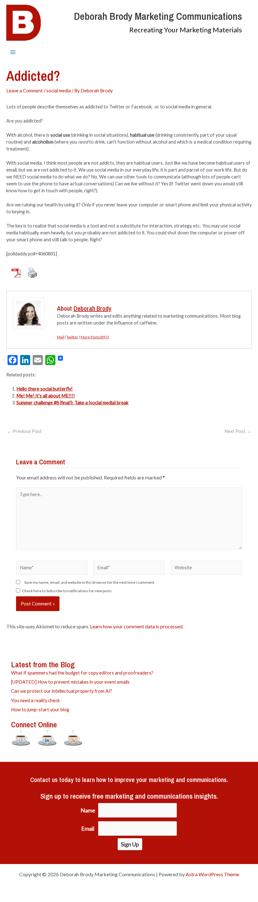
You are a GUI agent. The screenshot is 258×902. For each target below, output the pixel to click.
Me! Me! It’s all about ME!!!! (45, 395)
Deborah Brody (92, 308)
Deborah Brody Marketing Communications (158, 16)
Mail (60, 337)
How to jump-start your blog (40, 709)
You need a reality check (35, 700)
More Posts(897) (95, 337)
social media (58, 90)
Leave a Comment (24, 90)
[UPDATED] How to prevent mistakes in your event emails (70, 682)
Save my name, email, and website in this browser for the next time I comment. (89, 582)
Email (87, 828)
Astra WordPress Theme (212, 874)
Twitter (72, 337)
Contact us (44, 779)
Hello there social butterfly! (44, 388)
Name (88, 810)
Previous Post (24, 431)
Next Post (237, 431)
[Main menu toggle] (13, 52)
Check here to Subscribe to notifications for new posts (66, 590)
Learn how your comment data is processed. (136, 626)
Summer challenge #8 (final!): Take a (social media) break (72, 402)
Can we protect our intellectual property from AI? (61, 691)
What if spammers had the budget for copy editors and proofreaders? (82, 672)
